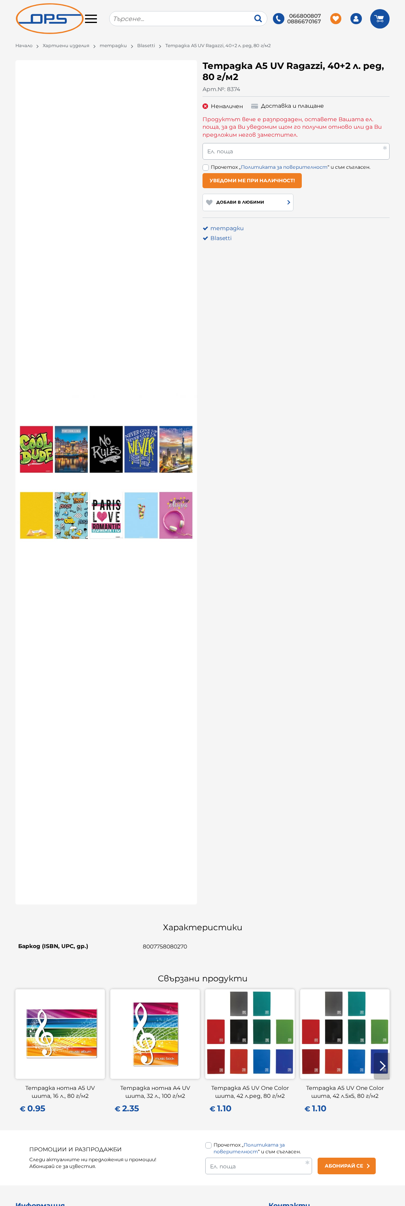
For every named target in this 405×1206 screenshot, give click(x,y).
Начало (23, 45)
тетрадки (113, 45)
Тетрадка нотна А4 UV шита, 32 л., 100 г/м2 (155, 1091)
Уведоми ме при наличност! (252, 180)
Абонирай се (344, 1166)
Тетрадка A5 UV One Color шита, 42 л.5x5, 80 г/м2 (345, 1091)
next (382, 1066)
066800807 (305, 16)
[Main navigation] (91, 18)
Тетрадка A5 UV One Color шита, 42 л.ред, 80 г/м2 (250, 1091)
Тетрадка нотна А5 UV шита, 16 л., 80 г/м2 (60, 1091)
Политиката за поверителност (284, 167)
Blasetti (146, 45)
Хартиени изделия (66, 45)
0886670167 (304, 21)
